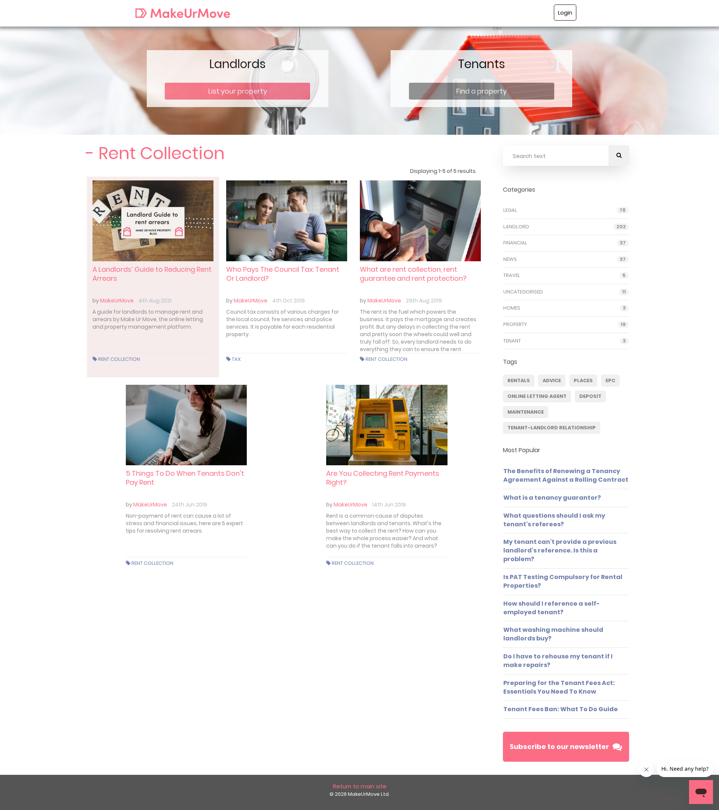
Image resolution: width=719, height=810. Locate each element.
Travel (511, 275)
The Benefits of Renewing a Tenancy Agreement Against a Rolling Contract (565, 475)
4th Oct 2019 (288, 300)
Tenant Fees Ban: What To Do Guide (560, 709)
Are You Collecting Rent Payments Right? (382, 478)
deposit (590, 396)
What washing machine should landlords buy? (553, 634)
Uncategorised (523, 292)
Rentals (518, 380)
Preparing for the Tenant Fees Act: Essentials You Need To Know (559, 687)
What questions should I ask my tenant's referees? (554, 520)
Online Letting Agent (537, 396)
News (510, 259)
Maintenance (525, 411)
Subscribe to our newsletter (559, 746)
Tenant (512, 341)
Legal (510, 210)
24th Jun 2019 (189, 504)
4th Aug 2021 (155, 300)
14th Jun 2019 (389, 504)
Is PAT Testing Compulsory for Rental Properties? (562, 581)
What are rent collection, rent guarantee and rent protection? (413, 274)
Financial (515, 243)
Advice (552, 380)
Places (583, 380)
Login (565, 12)
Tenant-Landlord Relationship (551, 427)
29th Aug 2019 (424, 300)
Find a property (481, 91)
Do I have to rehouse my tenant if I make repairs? (558, 660)
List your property (237, 91)
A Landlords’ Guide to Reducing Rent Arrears (152, 274)
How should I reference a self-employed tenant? (551, 607)
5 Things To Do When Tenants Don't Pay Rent (185, 478)
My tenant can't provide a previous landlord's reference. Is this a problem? (559, 550)
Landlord (516, 226)
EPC (610, 380)
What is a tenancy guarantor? (552, 497)
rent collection (119, 359)
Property (515, 324)
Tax (236, 359)
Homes (511, 308)
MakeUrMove (117, 300)
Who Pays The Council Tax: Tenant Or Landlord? (282, 274)
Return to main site (359, 786)
